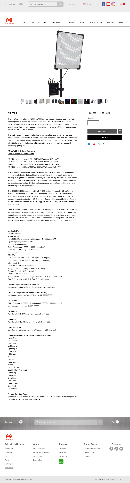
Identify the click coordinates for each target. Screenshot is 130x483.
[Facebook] (111, 449)
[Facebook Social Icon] (103, 4)
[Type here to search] (60, 4)
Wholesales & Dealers (41, 452)
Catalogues (63, 456)
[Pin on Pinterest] (93, 143)
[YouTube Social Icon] (108, 4)
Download (62, 452)
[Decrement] (89, 123)
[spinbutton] (93, 123)
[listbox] (74, 4)
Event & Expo (38, 460)
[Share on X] (103, 143)
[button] (74, 4)
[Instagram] (113, 4)
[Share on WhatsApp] (98, 143)
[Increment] (97, 123)
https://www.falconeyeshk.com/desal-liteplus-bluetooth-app (31, 287)
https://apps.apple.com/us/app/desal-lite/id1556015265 (30, 295)
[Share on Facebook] (89, 143)
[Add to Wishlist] (120, 131)
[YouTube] (121, 449)
